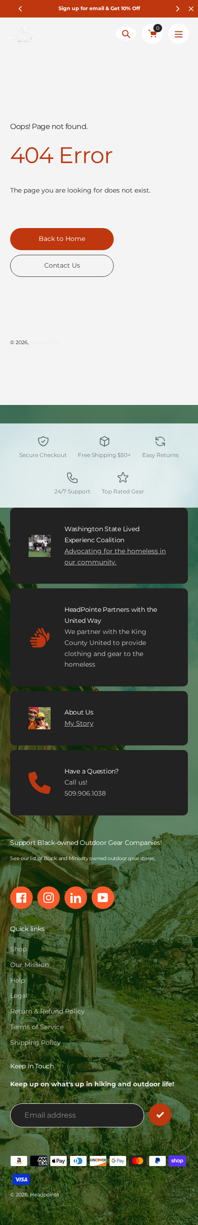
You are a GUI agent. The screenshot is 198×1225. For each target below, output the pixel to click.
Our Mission (29, 965)
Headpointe (44, 342)
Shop (18, 949)
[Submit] (160, 1114)
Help (17, 980)
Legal (19, 995)
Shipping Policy (35, 1042)
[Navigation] (178, 33)
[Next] (177, 8)
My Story (78, 723)
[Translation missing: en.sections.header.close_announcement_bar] (191, 8)
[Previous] (20, 8)
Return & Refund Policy (47, 1011)
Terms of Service (37, 1027)
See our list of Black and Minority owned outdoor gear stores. (82, 859)
